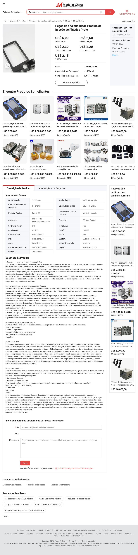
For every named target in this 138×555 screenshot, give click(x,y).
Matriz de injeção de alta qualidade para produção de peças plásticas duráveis (122, 225)
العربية (98, 533)
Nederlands (89, 533)
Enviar (25, 463)
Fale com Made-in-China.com (84, 530)
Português (39, 533)
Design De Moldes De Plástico (17, 504)
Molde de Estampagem (60, 484)
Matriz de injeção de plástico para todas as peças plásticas (122, 345)
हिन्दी (120, 533)
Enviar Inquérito (71, 82)
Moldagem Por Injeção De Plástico (19, 498)
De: (17, 427)
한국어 (106, 533)
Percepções (117, 530)
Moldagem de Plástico (12, 484)
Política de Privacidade (62, 530)
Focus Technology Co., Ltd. (64, 541)
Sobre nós (20, 530)
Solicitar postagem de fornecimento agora (74, 468)
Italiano (70, 533)
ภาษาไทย (128, 533)
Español (30, 533)
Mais (114, 55)
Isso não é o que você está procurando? (36, 468)
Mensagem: (13, 440)
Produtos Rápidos (104, 530)
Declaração (30, 530)
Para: (17, 433)
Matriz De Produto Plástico (50, 498)
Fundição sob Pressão (36, 484)
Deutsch (79, 533)
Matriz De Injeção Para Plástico (48, 504)
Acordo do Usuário (44, 530)
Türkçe (56, 536)
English (21, 533)
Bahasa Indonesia (77, 536)
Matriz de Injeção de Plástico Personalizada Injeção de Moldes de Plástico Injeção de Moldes (122, 306)
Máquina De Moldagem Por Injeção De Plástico (24, 510)
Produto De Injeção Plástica (78, 498)
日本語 (113, 533)
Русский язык (60, 533)
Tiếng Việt (65, 536)
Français (49, 533)
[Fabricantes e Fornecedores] (69, 4)
